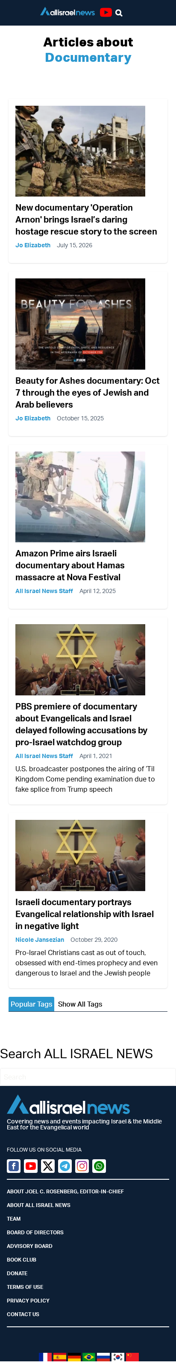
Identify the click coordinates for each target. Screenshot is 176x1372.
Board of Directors (35, 1232)
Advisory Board (30, 1246)
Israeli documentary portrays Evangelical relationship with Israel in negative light (84, 914)
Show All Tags (80, 1004)
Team (14, 1219)
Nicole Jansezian (39, 939)
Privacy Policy (28, 1300)
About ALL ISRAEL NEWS (38, 1205)
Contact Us (23, 1314)
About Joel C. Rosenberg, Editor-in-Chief (65, 1191)
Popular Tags (31, 1004)
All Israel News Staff (44, 590)
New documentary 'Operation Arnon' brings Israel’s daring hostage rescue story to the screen (86, 219)
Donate (17, 1273)
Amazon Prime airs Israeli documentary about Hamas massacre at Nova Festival (70, 565)
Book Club (21, 1259)
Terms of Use (25, 1287)
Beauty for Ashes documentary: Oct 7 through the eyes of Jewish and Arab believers (87, 392)
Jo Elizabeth (32, 245)
